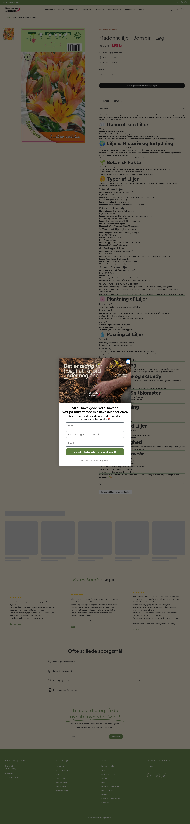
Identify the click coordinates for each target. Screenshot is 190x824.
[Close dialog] (128, 361)
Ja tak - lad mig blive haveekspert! (95, 452)
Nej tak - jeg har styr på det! (95, 460)
